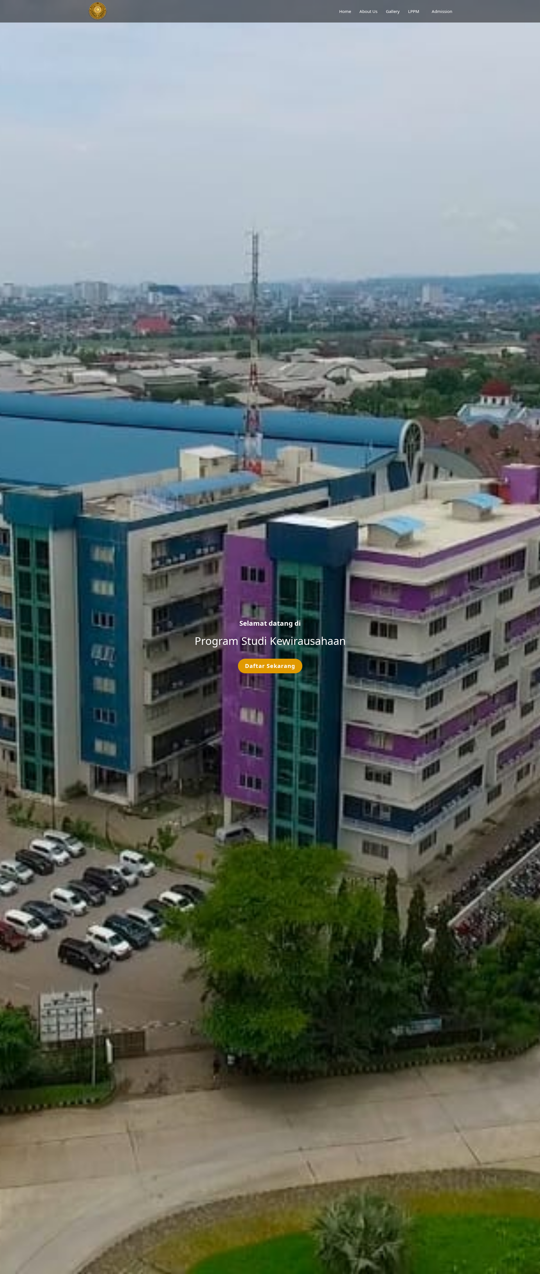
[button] (13, 637)
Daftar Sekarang (270, 666)
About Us (368, 11)
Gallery (393, 11)
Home (345, 11)
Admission (442, 11)
